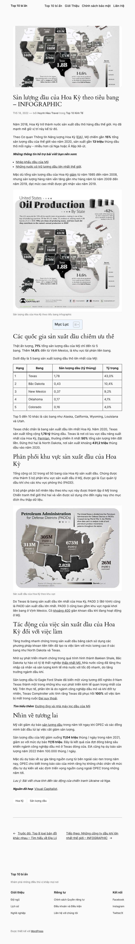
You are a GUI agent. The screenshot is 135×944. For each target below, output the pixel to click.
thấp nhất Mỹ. (72, 662)
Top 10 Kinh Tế (74, 112)
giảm (73, 174)
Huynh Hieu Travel (47, 112)
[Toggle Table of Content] (74, 325)
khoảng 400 (61, 610)
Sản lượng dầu (38, 800)
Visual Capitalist (45, 789)
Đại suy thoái (48, 698)
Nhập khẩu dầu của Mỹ (32, 162)
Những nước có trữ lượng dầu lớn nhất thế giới (48, 166)
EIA (79, 137)
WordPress (37, 931)
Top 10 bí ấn (19, 5)
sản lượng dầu (52, 724)
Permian (43, 438)
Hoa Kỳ (19, 800)
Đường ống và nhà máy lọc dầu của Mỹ (62, 706)
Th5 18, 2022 (20, 112)
